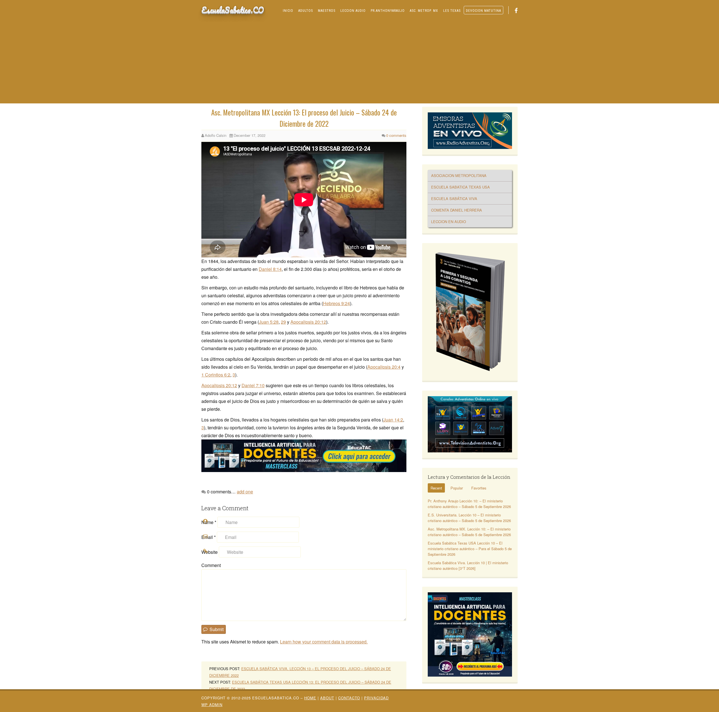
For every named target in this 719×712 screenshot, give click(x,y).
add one (245, 491)
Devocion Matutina (483, 11)
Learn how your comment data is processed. (324, 641)
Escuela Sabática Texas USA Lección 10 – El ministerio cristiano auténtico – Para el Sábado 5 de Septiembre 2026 (470, 548)
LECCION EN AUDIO (448, 221)
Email (208, 537)
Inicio (288, 11)
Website (209, 552)
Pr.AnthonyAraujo (388, 11)
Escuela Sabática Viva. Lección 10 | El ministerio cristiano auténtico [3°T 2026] (468, 565)
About (327, 697)
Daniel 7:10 (253, 385)
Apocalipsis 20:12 (308, 322)
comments (396, 135)
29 (283, 322)
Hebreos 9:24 (336, 303)
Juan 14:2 (393, 419)
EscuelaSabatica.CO (232, 9)
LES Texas (452, 11)
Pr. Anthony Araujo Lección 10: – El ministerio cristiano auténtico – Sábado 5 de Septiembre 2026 (469, 503)
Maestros (326, 11)
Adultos (305, 11)
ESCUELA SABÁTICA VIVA (454, 198)
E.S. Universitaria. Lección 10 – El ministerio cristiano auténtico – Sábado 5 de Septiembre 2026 (469, 517)
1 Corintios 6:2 (215, 374)
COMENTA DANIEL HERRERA (456, 210)
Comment (211, 565)
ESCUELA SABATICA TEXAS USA (460, 187)
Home (310, 697)
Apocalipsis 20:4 (384, 367)
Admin (211, 704)
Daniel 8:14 (270, 269)
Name (208, 522)
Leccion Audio (353, 11)
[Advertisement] (359, 61)
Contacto (349, 697)
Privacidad (376, 697)
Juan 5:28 (269, 322)
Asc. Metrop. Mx (424, 11)
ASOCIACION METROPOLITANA (458, 175)
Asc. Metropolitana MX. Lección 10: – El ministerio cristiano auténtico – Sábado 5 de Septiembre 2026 (469, 531)
